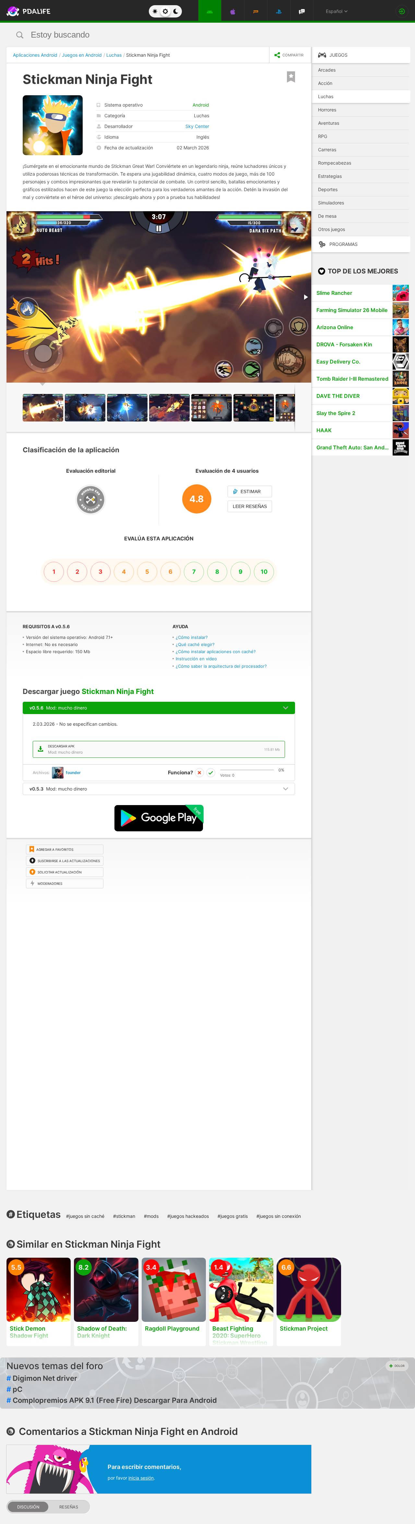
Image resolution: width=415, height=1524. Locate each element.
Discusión (28, 1507)
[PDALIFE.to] (26, 11)
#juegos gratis (233, 1216)
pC (14, 1389)
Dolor (400, 1366)
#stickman (124, 1216)
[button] (305, 217)
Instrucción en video (196, 658)
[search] (195, 35)
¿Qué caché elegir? (195, 644)
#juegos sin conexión (278, 1216)
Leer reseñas (250, 506)
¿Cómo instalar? (192, 637)
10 (264, 571)
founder (73, 772)
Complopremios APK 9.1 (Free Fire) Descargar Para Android (111, 1400)
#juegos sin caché (85, 1216)
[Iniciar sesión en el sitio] (402, 11)
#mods (151, 1216)
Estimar (251, 491)
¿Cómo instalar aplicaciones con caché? (216, 651)
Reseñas (68, 1507)
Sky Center (197, 126)
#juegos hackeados (188, 1216)
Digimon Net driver (41, 1378)
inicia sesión (141, 1478)
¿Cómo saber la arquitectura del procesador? (221, 666)
